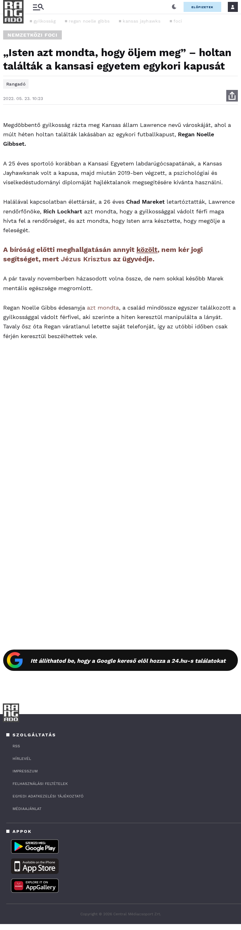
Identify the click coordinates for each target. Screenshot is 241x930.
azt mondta (103, 307)
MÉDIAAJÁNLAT (27, 809)
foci (178, 21)
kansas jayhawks (141, 21)
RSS (16, 746)
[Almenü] (38, 7)
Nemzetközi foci (32, 35)
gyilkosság (45, 21)
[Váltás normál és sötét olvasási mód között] (174, 7)
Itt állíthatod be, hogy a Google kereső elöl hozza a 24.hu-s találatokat (128, 660)
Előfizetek (202, 7)
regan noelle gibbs (89, 21)
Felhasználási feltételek (40, 783)
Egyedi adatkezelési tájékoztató (48, 796)
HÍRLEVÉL (22, 758)
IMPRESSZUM (25, 771)
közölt (147, 249)
